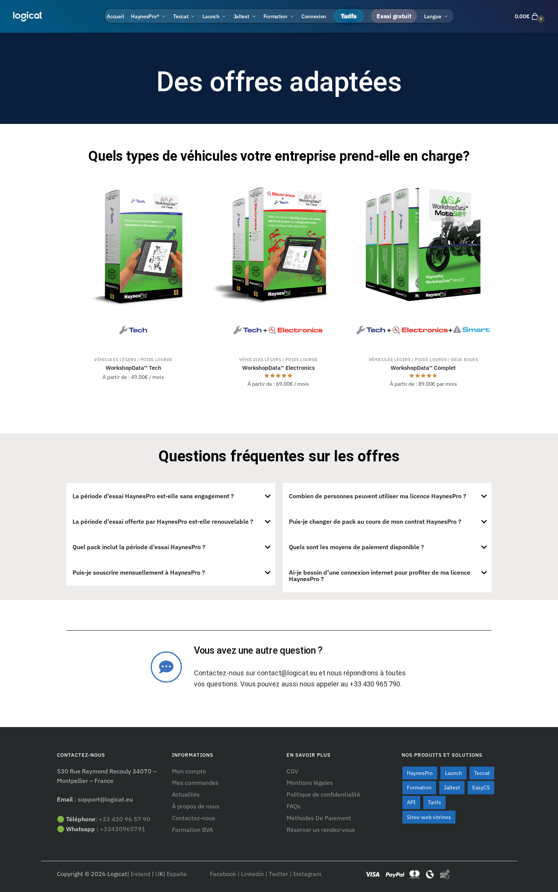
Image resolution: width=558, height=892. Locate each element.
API (411, 802)
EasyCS (481, 787)
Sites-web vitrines (429, 817)
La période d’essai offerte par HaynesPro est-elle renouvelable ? (163, 521)
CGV (292, 771)
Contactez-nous (193, 818)
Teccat (482, 773)
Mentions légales (310, 782)
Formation (419, 787)
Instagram (307, 874)
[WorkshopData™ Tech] (133, 260)
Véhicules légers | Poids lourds (133, 359)
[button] (170, 496)
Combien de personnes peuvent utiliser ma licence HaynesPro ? (377, 496)
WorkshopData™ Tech (133, 367)
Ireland (140, 874)
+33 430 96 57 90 (124, 819)
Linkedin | (254, 874)
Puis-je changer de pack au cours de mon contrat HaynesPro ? (375, 521)
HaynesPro (420, 773)
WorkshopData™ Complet (423, 367)
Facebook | (225, 874)
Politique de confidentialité (323, 794)
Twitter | (280, 874)
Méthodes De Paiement (319, 818)
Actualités (186, 794)
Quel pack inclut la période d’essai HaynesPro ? (139, 547)
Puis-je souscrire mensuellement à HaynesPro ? (139, 572)
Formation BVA (192, 829)
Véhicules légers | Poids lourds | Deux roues (423, 359)
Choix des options (133, 400)
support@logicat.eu (105, 799)
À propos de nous (195, 806)
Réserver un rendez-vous (321, 829)
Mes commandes (195, 782)
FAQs (294, 806)
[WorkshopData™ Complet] (423, 260)
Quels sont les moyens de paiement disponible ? (356, 547)
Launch (453, 773)
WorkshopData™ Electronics (278, 367)
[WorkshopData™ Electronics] (278, 260)
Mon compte (189, 771)
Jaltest (452, 787)
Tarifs (434, 802)
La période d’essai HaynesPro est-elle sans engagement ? (153, 496)
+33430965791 (122, 829)
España (177, 874)
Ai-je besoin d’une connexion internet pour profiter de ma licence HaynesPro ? (379, 576)
